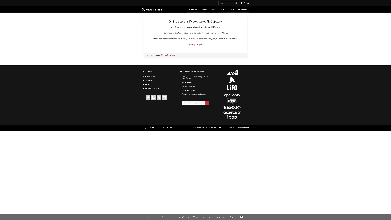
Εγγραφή (191, 44)
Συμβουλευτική (150, 80)
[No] (388, 217)
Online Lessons (150, 77)
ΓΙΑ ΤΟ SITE (221, 127)
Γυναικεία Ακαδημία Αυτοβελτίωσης (194, 94)
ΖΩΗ (222, 9)
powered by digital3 (243, 127)
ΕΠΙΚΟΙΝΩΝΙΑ (231, 127)
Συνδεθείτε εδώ (168, 55)
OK (242, 217)
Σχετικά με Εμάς (187, 82)
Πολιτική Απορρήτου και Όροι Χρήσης (204, 127)
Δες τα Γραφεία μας (188, 90)
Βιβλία (147, 84)
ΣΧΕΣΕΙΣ (204, 9)
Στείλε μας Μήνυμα (188, 86)
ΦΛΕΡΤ (214, 9)
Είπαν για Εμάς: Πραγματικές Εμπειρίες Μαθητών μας (195, 77)
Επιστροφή (199, 44)
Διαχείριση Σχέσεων (152, 88)
